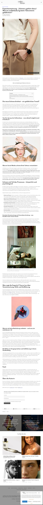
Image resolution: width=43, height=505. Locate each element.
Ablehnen (29, 501)
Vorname (5, 395)
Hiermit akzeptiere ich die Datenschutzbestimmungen (13, 401)
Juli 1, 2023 (5, 458)
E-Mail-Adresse (6, 398)
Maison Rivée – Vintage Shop (21, 489)
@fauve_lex (20, 387)
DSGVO (32, 503)
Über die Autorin (12, 98)
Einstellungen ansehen (36, 501)
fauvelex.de (12, 387)
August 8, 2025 (24, 458)
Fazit (10, 97)
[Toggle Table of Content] (32, 93)
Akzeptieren (25, 501)
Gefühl (22, 201)
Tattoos (10, 292)
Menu (2, 2)
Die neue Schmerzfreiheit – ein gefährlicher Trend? (17, 94)
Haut (17, 186)
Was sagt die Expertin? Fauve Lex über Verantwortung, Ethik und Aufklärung (21, 96)
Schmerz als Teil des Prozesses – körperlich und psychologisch (19, 95)
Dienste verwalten (31, 499)
